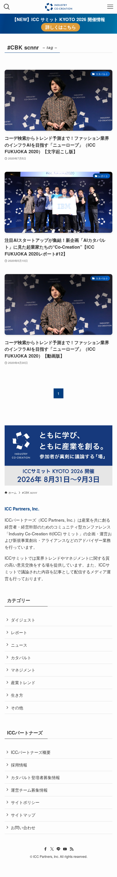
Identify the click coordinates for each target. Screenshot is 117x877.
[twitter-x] (52, 849)
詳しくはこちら (60, 27)
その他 (17, 707)
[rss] (71, 849)
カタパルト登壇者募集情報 (35, 777)
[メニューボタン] (110, 7)
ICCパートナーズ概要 (31, 752)
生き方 (17, 695)
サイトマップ (23, 815)
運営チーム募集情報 (29, 790)
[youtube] (65, 849)
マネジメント (23, 670)
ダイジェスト (23, 620)
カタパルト (21, 657)
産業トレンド (23, 682)
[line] (58, 849)
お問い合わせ (23, 827)
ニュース (19, 645)
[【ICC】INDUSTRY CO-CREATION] (58, 7)
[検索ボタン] (7, 7)
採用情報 (19, 765)
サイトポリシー (25, 802)
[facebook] (45, 849)
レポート (19, 632)
